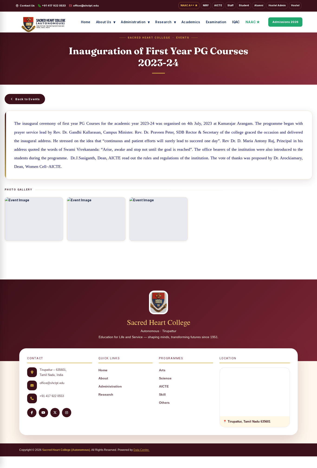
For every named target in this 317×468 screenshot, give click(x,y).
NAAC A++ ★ (189, 5)
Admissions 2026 (285, 22)
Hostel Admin (277, 5)
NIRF (206, 5)
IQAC (236, 22)
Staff (230, 5)
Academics (190, 22)
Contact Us (27, 5)
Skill (162, 394)
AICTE (218, 5)
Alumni (258, 5)
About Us (103, 22)
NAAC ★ (253, 22)
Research (163, 22)
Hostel (295, 5)
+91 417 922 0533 (54, 5)
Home (86, 22)
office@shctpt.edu (86, 5)
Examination (216, 22)
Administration (133, 22)
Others (164, 402)
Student (244, 5)
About (103, 378)
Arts (162, 370)
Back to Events (27, 99)
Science (165, 378)
